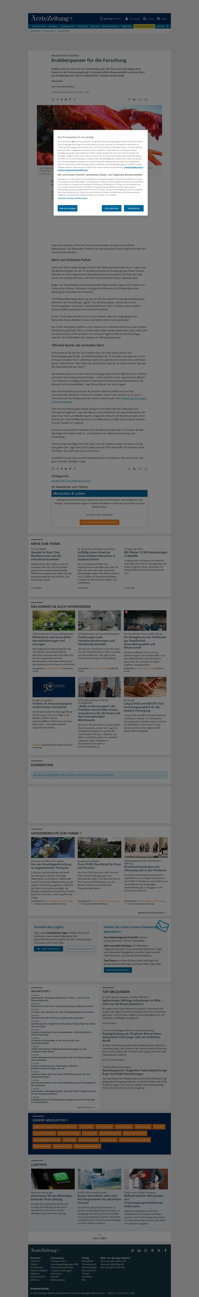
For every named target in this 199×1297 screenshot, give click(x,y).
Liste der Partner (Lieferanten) (72, 198)
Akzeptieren (134, 208)
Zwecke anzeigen (67, 208)
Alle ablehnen (111, 208)
